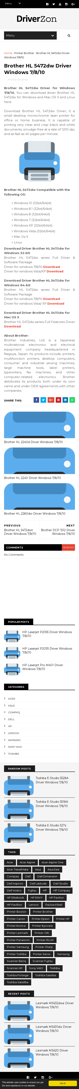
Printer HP (62, 918)
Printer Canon (16, 918)
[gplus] (73, 4)
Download (51, 267)
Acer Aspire (27, 862)
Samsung (14, 740)
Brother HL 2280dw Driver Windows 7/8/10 (34, 513)
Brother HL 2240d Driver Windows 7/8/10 (33, 442)
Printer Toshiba (16, 954)
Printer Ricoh (45, 940)
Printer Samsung (18, 947)
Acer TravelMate (17, 869)
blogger (68, 547)
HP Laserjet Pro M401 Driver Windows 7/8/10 (42, 667)
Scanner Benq (16, 961)
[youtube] (60, 4)
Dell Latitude (38, 883)
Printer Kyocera (42, 925)
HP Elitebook (15, 897)
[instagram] (66, 4)
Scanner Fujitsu (43, 961)
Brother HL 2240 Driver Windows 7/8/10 (32, 478)
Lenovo (13, 733)
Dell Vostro (14, 890)
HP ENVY (37, 897)
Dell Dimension (47, 876)
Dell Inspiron (15, 883)
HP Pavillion (14, 904)
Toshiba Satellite (17, 982)
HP (10, 726)
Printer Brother (24, 53)
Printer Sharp (44, 947)
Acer (11, 698)
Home (8, 53)
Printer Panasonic (18, 940)
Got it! (63, 1083)
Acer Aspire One (52, 862)
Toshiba (13, 753)
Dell (11, 719)
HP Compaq (61, 890)
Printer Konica (16, 925)
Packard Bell (53, 904)
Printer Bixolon (16, 911)
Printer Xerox (41, 954)
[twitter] (53, 4)
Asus (11, 705)
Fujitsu (32, 890)
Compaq (14, 712)
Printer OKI (42, 932)
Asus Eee (53, 869)
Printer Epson (40, 918)
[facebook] (47, 4)
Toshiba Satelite (45, 975)
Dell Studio (60, 883)
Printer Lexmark (17, 932)
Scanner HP (14, 968)
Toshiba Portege (18, 975)
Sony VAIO (15, 746)
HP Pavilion (56, 897)
